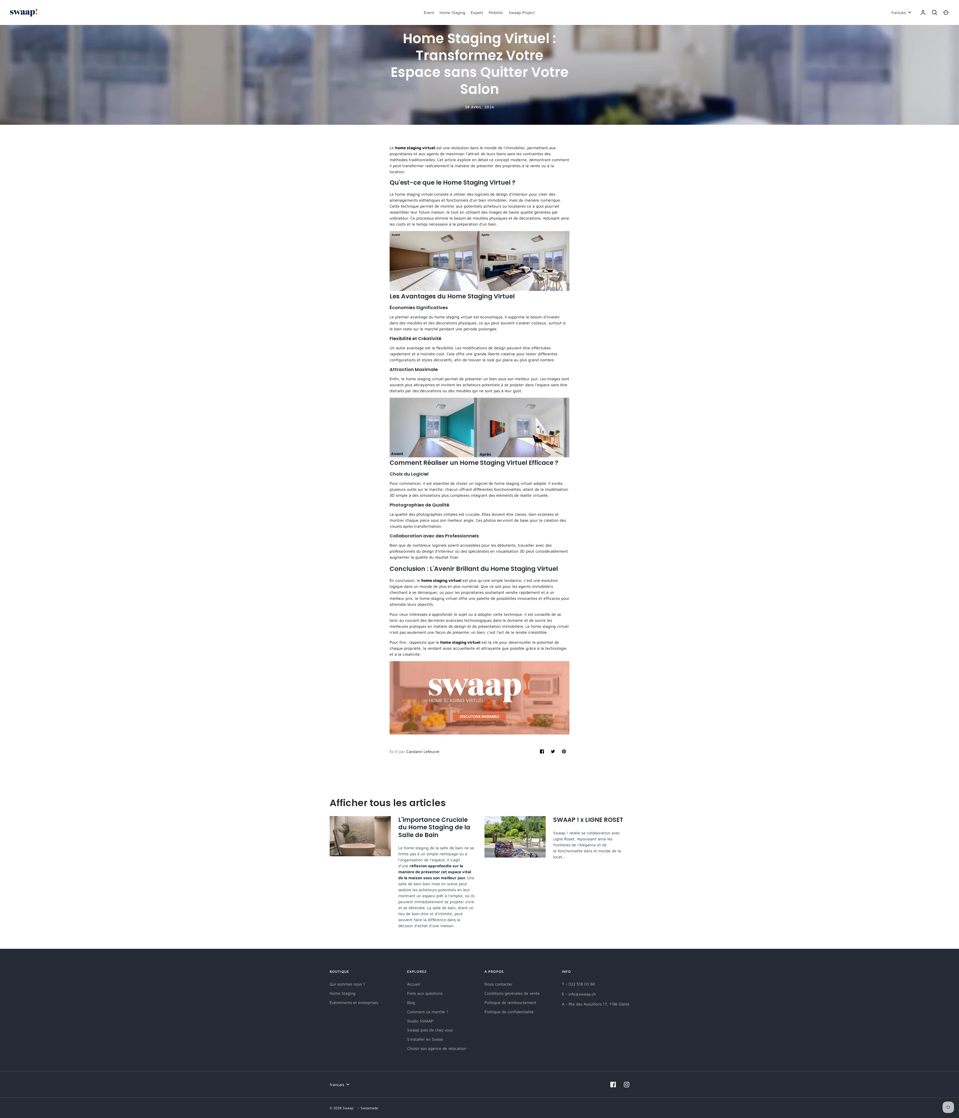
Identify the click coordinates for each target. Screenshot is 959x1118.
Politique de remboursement (510, 1002)
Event (429, 12)
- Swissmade (368, 1108)
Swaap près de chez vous (430, 1030)
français (898, 12)
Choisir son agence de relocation (436, 1048)
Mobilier (496, 12)
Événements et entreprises (354, 1002)
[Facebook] (613, 1084)
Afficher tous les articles (388, 802)
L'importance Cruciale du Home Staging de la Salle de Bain (434, 827)
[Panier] (946, 12)
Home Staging (452, 12)
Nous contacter (498, 984)
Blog (411, 1002)
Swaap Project (522, 12)
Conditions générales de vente (512, 993)
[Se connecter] (923, 12)
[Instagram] (626, 1084)
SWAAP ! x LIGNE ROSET (588, 819)
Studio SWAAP (420, 1021)
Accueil (413, 984)
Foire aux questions (425, 993)
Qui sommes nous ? (347, 984)
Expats (477, 12)
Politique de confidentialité (509, 1011)
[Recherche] (934, 12)
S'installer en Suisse (425, 1039)
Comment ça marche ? (427, 1011)
